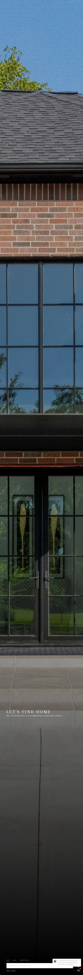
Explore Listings (10, 970)
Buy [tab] (8, 960)
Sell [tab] (15, 960)
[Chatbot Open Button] (78, 970)
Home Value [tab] (24, 960)
